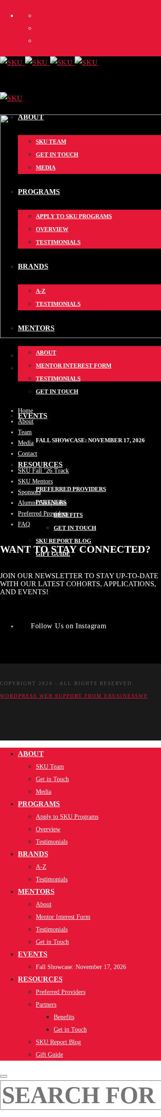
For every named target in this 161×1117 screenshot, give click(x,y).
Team (25, 432)
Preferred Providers (43, 513)
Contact (27, 453)
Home (25, 410)
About (26, 421)
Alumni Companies (42, 502)
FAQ (24, 524)
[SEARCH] (3, 1076)
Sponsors (29, 492)
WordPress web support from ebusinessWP (74, 695)
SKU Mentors (35, 481)
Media (26, 443)
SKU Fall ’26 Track (43, 470)
